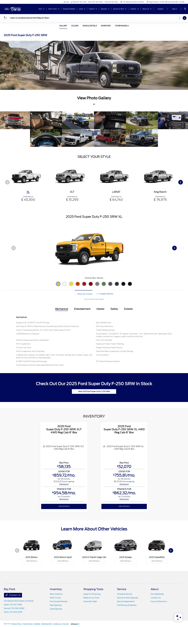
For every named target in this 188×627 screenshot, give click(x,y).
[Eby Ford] (15, 9)
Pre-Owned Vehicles (59, 601)
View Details (63, 506)
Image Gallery (106, 293)
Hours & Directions (159, 601)
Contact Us (14, 595)
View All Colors (84, 294)
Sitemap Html (46, 624)
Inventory (56, 589)
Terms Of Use (28, 624)
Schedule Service (124, 594)
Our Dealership (157, 594)
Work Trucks (55, 598)
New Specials (56, 605)
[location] (121, 2)
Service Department (126, 601)
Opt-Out (65, 624)
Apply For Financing (91, 594)
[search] (185, 8)
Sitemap (37, 624)
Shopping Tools (93, 589)
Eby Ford (7, 624)
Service (121, 589)
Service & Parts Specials (127, 598)
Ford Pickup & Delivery (126, 605)
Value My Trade (90, 601)
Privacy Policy (17, 624)
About (155, 589)
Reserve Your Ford (91, 598)
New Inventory (56, 594)
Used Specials (56, 609)
